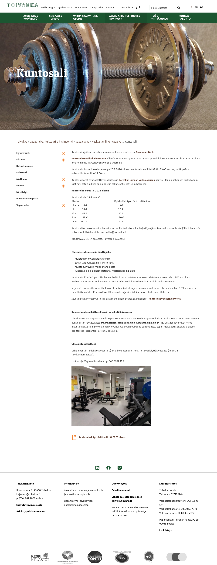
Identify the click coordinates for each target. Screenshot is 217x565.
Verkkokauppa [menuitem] (48, 8)
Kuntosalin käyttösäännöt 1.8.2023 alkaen (102, 437)
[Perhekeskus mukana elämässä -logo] (67, 557)
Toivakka (21, 141)
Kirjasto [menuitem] (20, 159)
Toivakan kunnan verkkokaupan (137, 180)
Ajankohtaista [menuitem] (65, 8)
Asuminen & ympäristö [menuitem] (30, 17)
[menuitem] (191, 7)
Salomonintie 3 (144, 152)
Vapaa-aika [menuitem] (22, 205)
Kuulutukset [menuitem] (81, 8)
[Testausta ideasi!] (122, 557)
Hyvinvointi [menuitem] (23, 153)
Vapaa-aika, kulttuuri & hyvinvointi (51, 141)
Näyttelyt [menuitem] (21, 192)
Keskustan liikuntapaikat (107, 141)
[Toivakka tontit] (95, 557)
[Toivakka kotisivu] (22, 5)
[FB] (108, 467)
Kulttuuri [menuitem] (21, 172)
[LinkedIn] (97, 467)
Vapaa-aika (82, 141)
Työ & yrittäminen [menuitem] (159, 17)
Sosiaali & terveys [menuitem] (55, 17)
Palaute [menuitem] (110, 8)
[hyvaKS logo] (176, 554)
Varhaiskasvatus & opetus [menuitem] (85, 17)
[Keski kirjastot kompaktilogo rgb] (40, 553)
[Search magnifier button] (178, 7)
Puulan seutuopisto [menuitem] (27, 198)
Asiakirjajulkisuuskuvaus (30, 511)
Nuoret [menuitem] (20, 185)
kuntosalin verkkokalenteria (165, 299)
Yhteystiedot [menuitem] (96, 8)
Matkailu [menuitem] (21, 179)
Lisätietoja (165, 530)
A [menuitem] (134, 8)
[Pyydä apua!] (149, 556)
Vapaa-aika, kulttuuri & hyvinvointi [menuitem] (124, 17)
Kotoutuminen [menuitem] (24, 166)
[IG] (119, 467)
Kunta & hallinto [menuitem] (185, 17)
